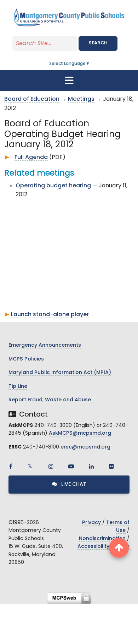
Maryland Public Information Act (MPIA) (59, 372)
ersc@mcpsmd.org (85, 447)
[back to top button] (119, 548)
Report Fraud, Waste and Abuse (49, 400)
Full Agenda (31, 157)
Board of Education (31, 99)
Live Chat (73, 484)
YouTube (71, 466)
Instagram (51, 466)
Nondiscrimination (102, 538)
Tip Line (17, 386)
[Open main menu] (69, 80)
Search (98, 43)
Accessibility (93, 546)
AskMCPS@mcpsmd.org (80, 433)
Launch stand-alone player (50, 315)
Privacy (91, 523)
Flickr (111, 466)
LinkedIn (91, 466)
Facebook (10, 466)
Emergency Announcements (44, 345)
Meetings (81, 99)
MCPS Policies (26, 359)
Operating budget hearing (53, 186)
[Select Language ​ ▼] (90, 64)
